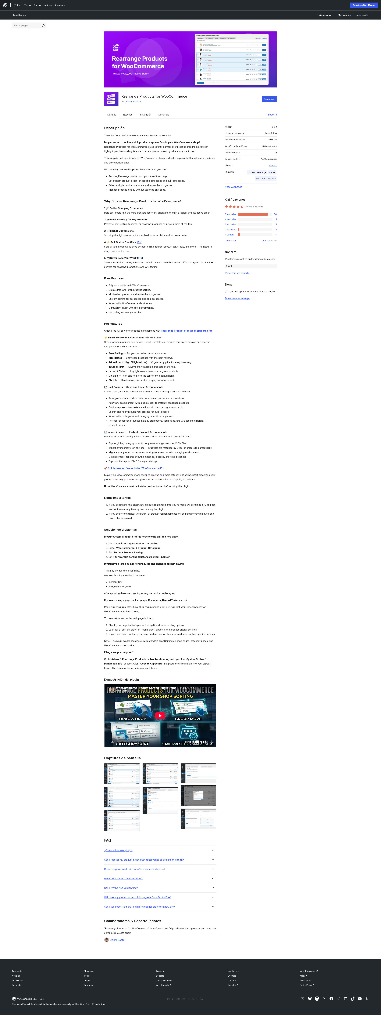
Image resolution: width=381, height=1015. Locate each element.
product (251, 172)
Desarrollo (163, 114)
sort (258, 178)
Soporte (272, 114)
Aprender (160, 971)
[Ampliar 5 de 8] (174, 790)
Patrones (88, 985)
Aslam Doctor (133, 101)
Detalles (111, 114)
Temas (87, 975)
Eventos (232, 975)
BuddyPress (307, 985)
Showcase (89, 971)
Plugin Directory (20, 15)
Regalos (233, 985)
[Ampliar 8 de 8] (212, 812)
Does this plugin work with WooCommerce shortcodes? (134, 869)
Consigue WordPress (363, 5)
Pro (139, 242)
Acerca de (17, 971)
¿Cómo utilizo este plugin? (118, 850)
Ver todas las (269, 240)
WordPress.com (309, 971)
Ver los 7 (273, 165)
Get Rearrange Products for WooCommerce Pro (136, 468)
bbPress (305, 980)
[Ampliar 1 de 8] (136, 767)
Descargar (269, 99)
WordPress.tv (164, 985)
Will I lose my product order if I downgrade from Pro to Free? (137, 897)
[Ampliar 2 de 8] (136, 790)
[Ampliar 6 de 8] (212, 767)
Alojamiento (17, 980)
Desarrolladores (164, 980)
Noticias (16, 975)
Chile (42, 999)
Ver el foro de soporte (237, 273)
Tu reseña (230, 240)
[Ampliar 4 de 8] (174, 767)
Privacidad (17, 985)
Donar (232, 980)
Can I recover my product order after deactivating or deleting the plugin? (144, 859)
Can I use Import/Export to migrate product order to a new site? (139, 906)
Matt (303, 975)
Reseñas (127, 114)
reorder (272, 172)
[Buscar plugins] (43, 25)
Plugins (87, 980)
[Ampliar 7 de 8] (212, 789)
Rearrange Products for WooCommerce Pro (187, 330)
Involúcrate (233, 971)
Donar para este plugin (237, 298)
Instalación (145, 114)
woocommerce (269, 178)
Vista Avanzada (233, 186)
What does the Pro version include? (123, 878)
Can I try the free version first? (121, 888)
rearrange (261, 172)
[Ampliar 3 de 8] (136, 813)
